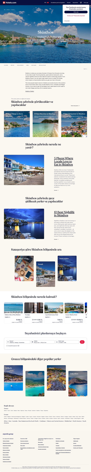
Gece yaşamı (33, 65)
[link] (76, 20)
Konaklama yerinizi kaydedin (58, 2)
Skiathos (12, 65)
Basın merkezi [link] (41, 444)
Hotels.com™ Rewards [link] (78, 447)
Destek (68, 2)
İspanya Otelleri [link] (6, 459)
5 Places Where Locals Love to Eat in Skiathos (63, 161)
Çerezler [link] (57, 445)
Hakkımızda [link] (75, 441)
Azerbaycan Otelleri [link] (7, 461)
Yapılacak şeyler (20, 65)
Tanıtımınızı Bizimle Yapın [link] (43, 446)
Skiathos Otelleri (42, 65)
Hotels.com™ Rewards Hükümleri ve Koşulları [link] (63, 453)
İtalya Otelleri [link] (6, 447)
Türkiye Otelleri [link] (6, 441)
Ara (82, 342)
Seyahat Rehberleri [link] (77, 445)
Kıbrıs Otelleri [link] (5, 454)
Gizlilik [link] (57, 443)
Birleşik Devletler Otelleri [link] (8, 443)
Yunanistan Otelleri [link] (7, 445)
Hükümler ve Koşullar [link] (60, 441)
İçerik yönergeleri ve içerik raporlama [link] (63, 450)
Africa (5, 421)
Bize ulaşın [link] (22, 445)
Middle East (68, 421)
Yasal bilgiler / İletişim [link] (60, 447)
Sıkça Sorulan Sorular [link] (24, 443)
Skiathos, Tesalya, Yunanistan (17, 342)
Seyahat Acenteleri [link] (42, 449)
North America (77, 421)
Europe (6, 414)
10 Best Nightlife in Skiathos (64, 213)
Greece (8, 9)
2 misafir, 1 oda (62, 342)
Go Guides (6, 65)
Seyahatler (75, 2)
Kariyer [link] (74, 443)
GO (4, 9)
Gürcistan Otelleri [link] (6, 457)
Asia (10, 421)
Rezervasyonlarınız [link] (24, 441)
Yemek (27, 65)
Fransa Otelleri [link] (6, 452)
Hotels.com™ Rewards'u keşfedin (76, 15)
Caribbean (43, 421)
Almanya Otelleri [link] (6, 450)
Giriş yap (86, 2)
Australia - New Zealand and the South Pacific (25, 421)
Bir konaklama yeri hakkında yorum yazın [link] (27, 448)
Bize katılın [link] (40, 442)
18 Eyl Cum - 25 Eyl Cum (40, 342)
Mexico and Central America (55, 421)
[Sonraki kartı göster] (87, 313)
